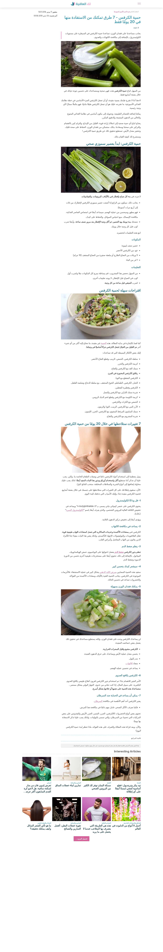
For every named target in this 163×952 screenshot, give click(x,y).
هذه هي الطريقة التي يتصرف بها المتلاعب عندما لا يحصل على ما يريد (97, 828)
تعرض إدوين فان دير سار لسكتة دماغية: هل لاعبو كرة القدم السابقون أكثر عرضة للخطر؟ (37, 788)
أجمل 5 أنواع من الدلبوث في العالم (126, 827)
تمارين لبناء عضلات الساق (68, 785)
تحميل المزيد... (81, 839)
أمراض (49, 783)
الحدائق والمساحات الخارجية (132, 823)
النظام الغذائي (134, 12)
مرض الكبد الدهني (108, 572)
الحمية (103, 343)
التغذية (109, 783)
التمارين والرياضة (76, 783)
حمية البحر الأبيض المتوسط (122, 12)
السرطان (98, 701)
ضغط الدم (119, 552)
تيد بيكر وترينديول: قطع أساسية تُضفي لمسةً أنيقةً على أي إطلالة (128, 788)
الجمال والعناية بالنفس (44, 823)
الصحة (139, 783)
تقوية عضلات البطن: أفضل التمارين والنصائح (67, 827)
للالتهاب (129, 663)
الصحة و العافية (106, 823)
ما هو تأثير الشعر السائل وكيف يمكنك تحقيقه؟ (39, 827)
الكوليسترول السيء (74, 510)
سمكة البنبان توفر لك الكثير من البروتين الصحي (97, 787)
